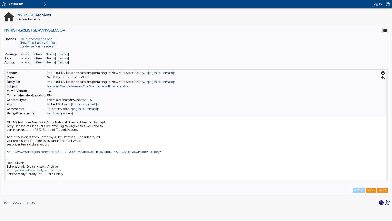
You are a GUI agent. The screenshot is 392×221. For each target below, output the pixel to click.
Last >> (63, 54)
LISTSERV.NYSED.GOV (18, 203)
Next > (50, 54)
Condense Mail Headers (36, 46)
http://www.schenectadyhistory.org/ (34, 170)
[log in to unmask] (161, 73)
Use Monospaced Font (35, 39)
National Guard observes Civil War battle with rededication (88, 86)
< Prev (38, 54)
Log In (377, 4)
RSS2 (382, 190)
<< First (25, 54)
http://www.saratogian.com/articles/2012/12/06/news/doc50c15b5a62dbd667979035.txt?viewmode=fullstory (84, 152)
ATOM (358, 190)
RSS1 (370, 190)
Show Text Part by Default (38, 43)
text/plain (53, 113)
